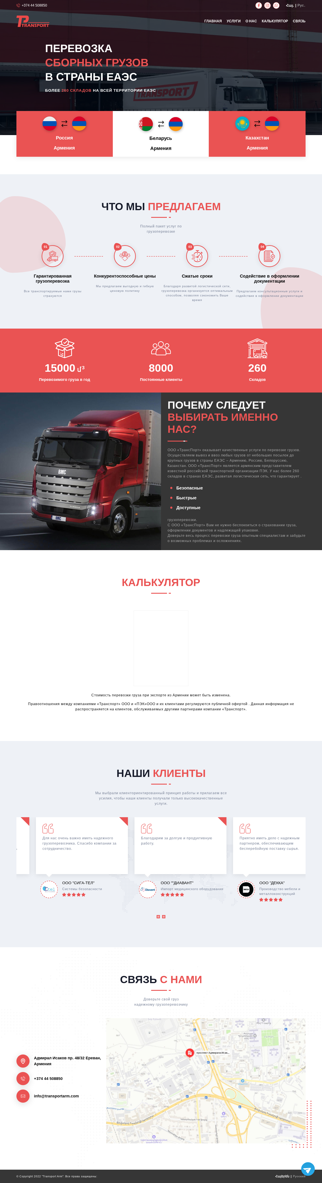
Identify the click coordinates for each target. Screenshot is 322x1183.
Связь (299, 21)
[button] (158, 917)
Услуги (234, 21)
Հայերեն (282, 1176)
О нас (251, 21)
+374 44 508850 (34, 5)
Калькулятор (275, 21)
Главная (213, 21)
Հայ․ (290, 5)
